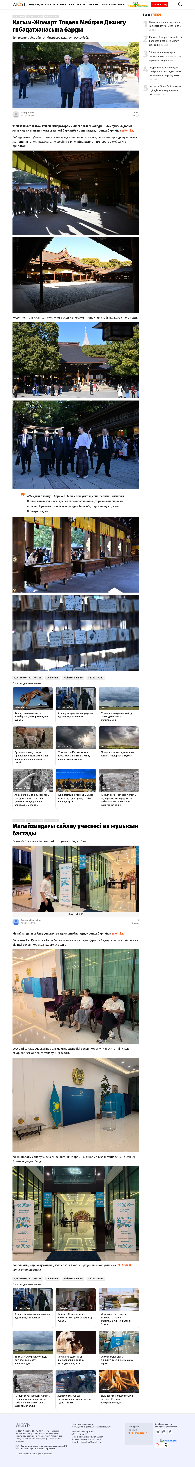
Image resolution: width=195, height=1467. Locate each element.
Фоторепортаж (51, 16)
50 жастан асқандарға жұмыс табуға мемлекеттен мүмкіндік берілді (165, 56)
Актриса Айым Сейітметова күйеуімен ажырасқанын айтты (165, 90)
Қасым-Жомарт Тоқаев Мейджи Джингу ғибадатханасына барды (69, 26)
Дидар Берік (27, 112)
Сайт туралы (133, 1426)
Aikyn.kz (127, 130)
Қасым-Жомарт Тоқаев (27, 677)
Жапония (52, 677)
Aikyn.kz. (118, 933)
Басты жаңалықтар (34, 16)
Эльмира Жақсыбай (31, 920)
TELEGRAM (124, 1265)
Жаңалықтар (19, 16)
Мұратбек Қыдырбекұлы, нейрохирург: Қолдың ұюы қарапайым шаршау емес (165, 71)
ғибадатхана (95, 677)
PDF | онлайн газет (137, 1433)
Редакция (132, 1430)
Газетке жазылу (159, 4)
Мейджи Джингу (73, 677)
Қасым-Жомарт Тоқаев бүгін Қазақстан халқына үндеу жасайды (165, 41)
